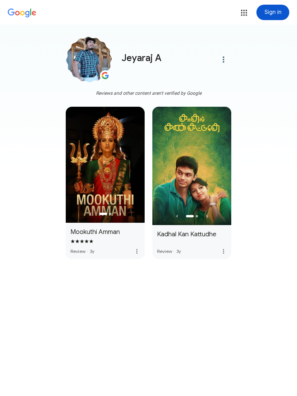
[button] (244, 12)
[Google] (22, 13)
